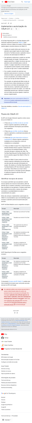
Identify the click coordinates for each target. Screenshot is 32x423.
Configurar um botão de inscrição (9, 362)
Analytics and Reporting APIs (9, 20)
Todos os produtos (5, 409)
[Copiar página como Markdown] (16, 29)
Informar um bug (5, 368)
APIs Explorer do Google (7, 357)
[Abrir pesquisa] (22, 2)
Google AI (3, 407)
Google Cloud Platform (6, 404)
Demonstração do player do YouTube (10, 359)
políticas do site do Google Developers (11, 325)
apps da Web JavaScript (16, 131)
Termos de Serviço (5, 380)
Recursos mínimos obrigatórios (8, 385)
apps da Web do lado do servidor (19, 123)
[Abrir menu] (2, 2)
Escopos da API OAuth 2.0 (16, 281)
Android (3, 397)
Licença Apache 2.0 (12, 323)
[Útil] (8, 23)
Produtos (11, 18)
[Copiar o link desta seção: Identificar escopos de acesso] (24, 179)
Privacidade (15, 415)
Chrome (3, 399)
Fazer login (27, 1)
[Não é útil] (11, 23)
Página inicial (4, 18)
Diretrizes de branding (6, 387)
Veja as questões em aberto (8, 373)
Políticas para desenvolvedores (8, 382)
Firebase (3, 402)
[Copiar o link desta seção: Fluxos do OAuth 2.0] (19, 114)
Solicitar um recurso (6, 371)
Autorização (21, 20)
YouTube (11, 2)
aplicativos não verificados (13, 300)
